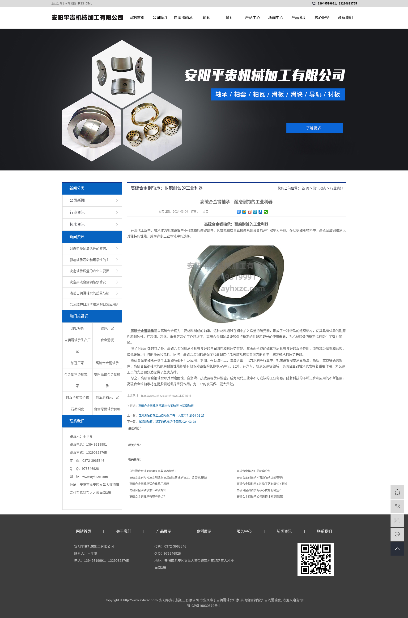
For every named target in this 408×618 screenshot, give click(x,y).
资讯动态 (319, 188)
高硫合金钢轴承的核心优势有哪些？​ (259, 490)
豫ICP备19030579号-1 (204, 606)
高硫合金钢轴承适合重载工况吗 (149, 484)
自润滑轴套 (186, 406)
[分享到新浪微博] (250, 212)
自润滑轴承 (183, 18)
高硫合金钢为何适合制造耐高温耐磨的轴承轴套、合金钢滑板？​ (169, 477)
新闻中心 (275, 18)
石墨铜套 (77, 409)
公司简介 (160, 18)
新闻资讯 (285, 531)
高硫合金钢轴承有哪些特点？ (147, 496)
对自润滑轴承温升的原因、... (91, 249)
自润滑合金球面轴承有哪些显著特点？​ (153, 471)
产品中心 (252, 18)
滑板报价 (77, 328)
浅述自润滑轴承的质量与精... (91, 293)
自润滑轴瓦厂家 (107, 397)
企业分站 (57, 3)
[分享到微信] (266, 212)
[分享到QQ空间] (244, 212)
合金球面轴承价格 (107, 409)
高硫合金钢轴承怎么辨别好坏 (147, 490)
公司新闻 (77, 200)
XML (89, 3)
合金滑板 (107, 340)
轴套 (206, 18)
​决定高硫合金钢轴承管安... (89, 282)
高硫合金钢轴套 (169, 406)
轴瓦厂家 (77, 363)
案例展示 (204, 531)
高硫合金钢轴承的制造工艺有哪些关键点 (262, 484)
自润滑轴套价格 (77, 397)
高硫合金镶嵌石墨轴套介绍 (254, 471)
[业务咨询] (397, 492)
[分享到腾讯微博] (255, 212)
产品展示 (163, 531)
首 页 (305, 188)
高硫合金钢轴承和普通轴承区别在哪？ (261, 477)
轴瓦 (229, 18)
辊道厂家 (107, 328)
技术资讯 (77, 224)
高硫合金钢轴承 (107, 363)
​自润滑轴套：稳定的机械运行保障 (159, 421)
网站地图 (70, 3)
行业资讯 (77, 212)
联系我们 (345, 18)
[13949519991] (397, 506)
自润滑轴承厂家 (227, 600)
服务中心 (244, 531)
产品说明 (298, 18)
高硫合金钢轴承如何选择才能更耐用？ (261, 496)
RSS (81, 3)
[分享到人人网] (261, 212)
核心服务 (322, 18)
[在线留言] (397, 534)
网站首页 (136, 18)
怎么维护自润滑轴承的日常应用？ (94, 304)
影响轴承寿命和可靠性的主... (91, 260)
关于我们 (123, 531)
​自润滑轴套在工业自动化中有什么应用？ (163, 415)
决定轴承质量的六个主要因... (91, 271)
